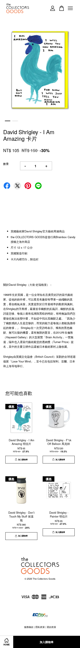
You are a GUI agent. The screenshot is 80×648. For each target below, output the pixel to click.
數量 (6, 164)
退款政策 (51, 627)
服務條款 (28, 627)
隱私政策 (40, 627)
